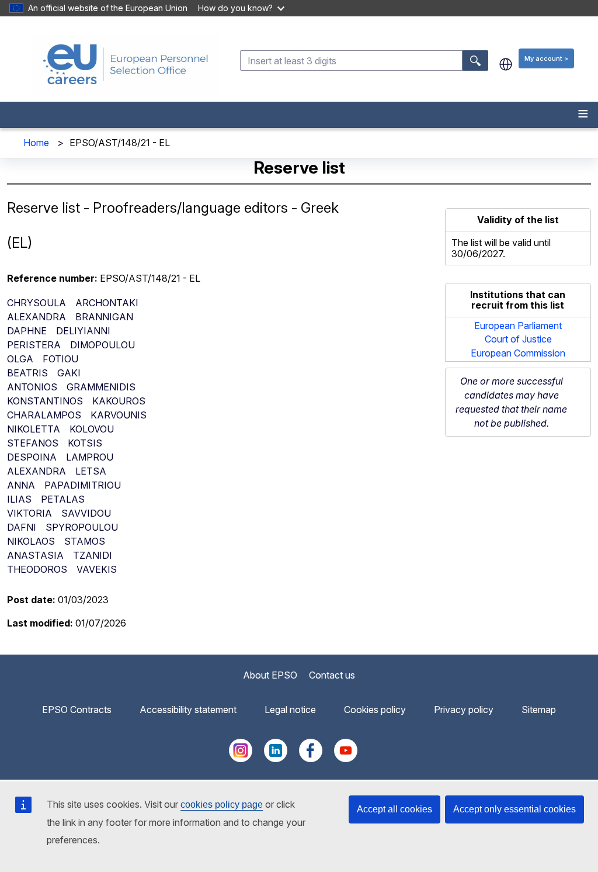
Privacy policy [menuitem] (463, 709)
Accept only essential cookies (514, 809)
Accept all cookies (394, 809)
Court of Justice (518, 339)
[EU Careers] (125, 64)
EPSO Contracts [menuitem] (77, 709)
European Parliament (518, 325)
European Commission (518, 353)
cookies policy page (221, 804)
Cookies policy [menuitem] (375, 709)
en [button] (506, 64)
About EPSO (270, 675)
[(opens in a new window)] (240, 758)
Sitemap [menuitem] (538, 709)
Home (36, 142)
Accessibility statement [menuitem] (188, 709)
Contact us (332, 675)
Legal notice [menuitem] (290, 709)
